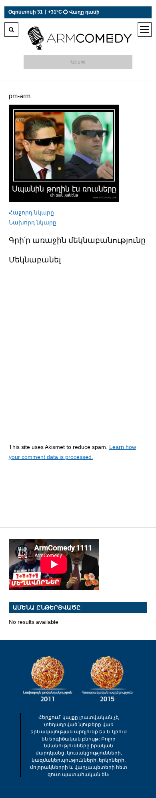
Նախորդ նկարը (32, 222)
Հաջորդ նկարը (31, 212)
